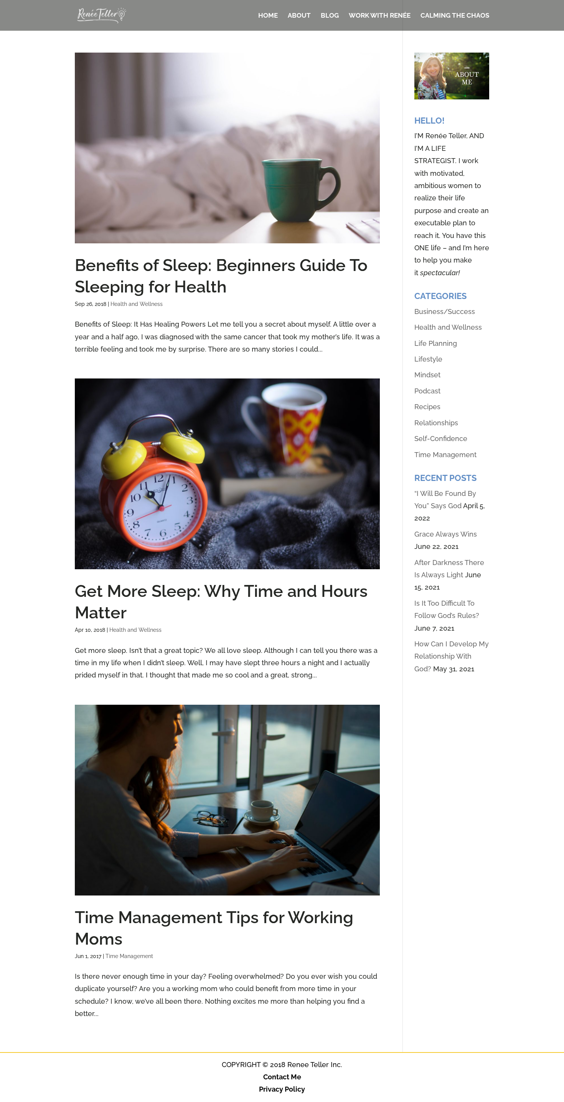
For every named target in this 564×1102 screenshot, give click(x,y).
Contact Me (282, 1077)
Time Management (129, 956)
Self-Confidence (440, 439)
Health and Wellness (136, 304)
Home (268, 16)
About (299, 16)
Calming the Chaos (455, 16)
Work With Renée (380, 16)
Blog (330, 16)
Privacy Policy (282, 1089)
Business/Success (444, 311)
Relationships (436, 423)
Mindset (427, 375)
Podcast (427, 391)
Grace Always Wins (445, 534)
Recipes (427, 407)
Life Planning (435, 343)
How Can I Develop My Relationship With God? (451, 656)
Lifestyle (428, 359)
